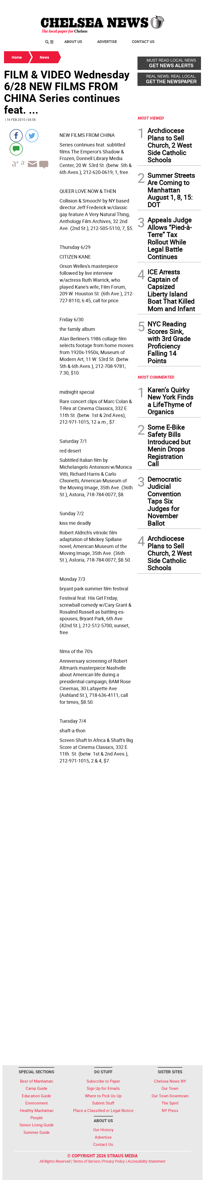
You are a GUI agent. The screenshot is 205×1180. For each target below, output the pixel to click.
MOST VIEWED (150, 118)
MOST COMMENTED (155, 377)
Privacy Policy (113, 1161)
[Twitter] (31, 135)
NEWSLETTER (158, 6)
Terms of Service (86, 1161)
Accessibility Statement (146, 1161)
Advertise (107, 41)
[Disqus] (69, 848)
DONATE (188, 6)
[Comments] (16, 148)
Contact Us (143, 41)
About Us (73, 41)
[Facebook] (16, 135)
